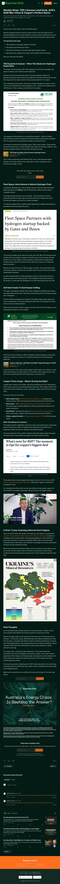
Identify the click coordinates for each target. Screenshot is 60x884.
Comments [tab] (6, 779)
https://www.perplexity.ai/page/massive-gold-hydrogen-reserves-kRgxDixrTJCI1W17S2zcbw (30, 802)
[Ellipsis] (56, 793)
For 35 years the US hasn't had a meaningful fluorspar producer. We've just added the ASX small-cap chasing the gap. (22, 831)
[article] (30, 821)
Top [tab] (5, 813)
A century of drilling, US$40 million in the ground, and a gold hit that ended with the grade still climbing (22, 842)
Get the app (37, 877)
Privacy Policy (41, 755)
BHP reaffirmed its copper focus (31, 399)
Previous (9, 766)
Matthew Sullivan (11, 793)
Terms (30, 873)
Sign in (55, 3)
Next (52, 766)
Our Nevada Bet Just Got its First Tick (15, 817)
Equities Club (10, 20)
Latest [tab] (8, 813)
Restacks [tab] (13, 779)
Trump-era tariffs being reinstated (42, 411)
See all (6, 851)
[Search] (38, 3)
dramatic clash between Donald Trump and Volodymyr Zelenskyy (24, 536)
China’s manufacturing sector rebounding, (17, 482)
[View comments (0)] (18, 824)
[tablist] (9, 779)
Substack (23, 881)
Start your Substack (26, 877)
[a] (30, 508)
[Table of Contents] (2, 442)
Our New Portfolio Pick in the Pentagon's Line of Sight (21, 829)
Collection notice (37, 873)
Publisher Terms (36, 872)
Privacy (26, 873)
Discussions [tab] (14, 813)
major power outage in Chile (35, 416)
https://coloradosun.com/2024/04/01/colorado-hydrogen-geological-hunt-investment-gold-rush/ (31, 795)
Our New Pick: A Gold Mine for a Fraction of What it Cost (22, 840)
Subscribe (48, 3)
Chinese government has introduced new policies (34, 404)
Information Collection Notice (29, 755)
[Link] (1, 65)
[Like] (4, 25)
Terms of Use (37, 753)
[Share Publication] (42, 3)
